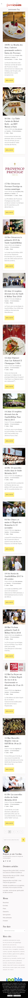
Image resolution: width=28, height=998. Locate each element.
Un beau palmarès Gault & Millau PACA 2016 (13, 630)
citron (10, 949)
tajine (15, 967)
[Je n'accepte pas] (26, 989)
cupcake (9, 951)
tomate (23, 967)
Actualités (18, 191)
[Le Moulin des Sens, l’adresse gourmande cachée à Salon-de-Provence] (14, 27)
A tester (17, 55)
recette (5, 962)
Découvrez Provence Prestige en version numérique (13, 186)
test (19, 967)
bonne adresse (7, 947)
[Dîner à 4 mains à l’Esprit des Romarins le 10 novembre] (14, 509)
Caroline (13, 57)
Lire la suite (9, 80)
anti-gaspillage (17, 942)
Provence (13, 960)
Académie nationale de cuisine (11, 940)
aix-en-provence (7, 942)
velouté (5, 969)
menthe (19, 958)
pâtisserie (19, 960)
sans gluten (21, 965)
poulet (8, 960)
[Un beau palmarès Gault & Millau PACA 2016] (14, 616)
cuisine (5, 951)
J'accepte (10, 995)
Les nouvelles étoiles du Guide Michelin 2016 (13, 797)
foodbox (9, 953)
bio (15, 944)
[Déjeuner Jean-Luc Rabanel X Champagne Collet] (14, 340)
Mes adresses (18, 129)
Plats (4, 908)
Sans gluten (7, 914)
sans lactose (6, 967)
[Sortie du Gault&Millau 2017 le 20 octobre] (14, 563)
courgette (15, 949)
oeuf (23, 958)
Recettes (6, 902)
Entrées (5, 905)
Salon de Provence (12, 965)
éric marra (10, 969)
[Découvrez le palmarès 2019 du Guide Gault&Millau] (14, 226)
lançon (5, 956)
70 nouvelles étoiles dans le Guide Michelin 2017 (13, 470)
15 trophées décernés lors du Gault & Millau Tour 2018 (14, 294)
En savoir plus (17, 995)
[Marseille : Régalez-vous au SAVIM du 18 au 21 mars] (14, 726)
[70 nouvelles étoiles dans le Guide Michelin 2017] (14, 456)
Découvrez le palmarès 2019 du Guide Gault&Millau (13, 240)
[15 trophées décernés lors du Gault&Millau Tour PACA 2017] (14, 401)
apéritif (5, 944)
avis (8, 944)
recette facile (11, 962)
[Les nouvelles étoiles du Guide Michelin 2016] (14, 784)
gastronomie (16, 953)
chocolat (5, 949)
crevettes (21, 949)
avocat (12, 944)
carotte (14, 947)
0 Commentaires (16, 131)
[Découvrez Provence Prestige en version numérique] (14, 169)
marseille (14, 958)
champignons (20, 947)
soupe (12, 967)
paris (4, 960)
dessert (22, 951)
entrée (5, 953)
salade (4, 965)
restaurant (19, 962)
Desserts (6, 911)
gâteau (22, 953)
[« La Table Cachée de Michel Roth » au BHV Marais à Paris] (14, 101)
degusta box (16, 951)
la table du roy (7, 958)
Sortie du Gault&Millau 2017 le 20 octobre (14, 576)
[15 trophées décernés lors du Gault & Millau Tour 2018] (14, 280)
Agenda (17, 530)
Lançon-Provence (12, 956)
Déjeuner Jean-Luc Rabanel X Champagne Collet (13, 360)
